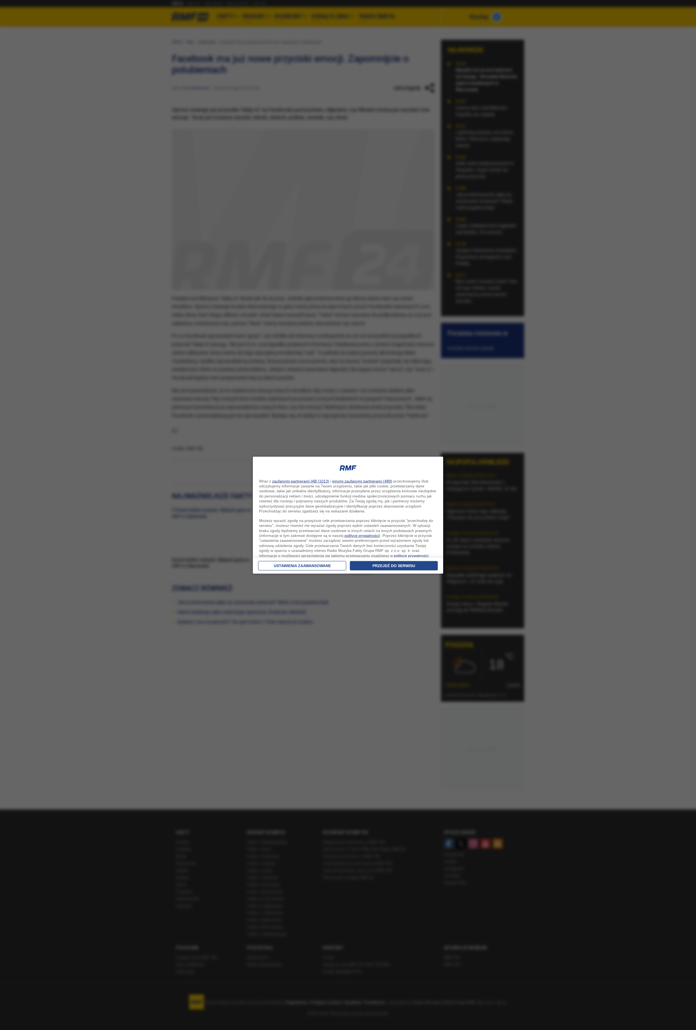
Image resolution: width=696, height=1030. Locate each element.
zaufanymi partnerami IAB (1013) (300, 481)
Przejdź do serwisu (393, 566)
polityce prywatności (361, 535)
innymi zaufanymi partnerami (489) (362, 481)
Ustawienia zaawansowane (302, 566)
